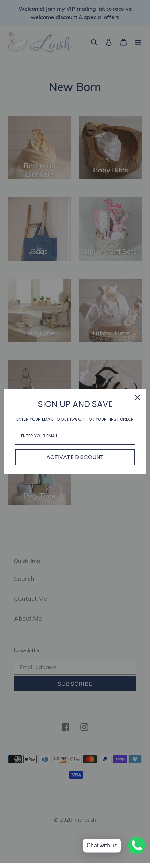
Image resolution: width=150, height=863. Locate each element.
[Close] (137, 397)
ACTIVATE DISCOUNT (75, 457)
